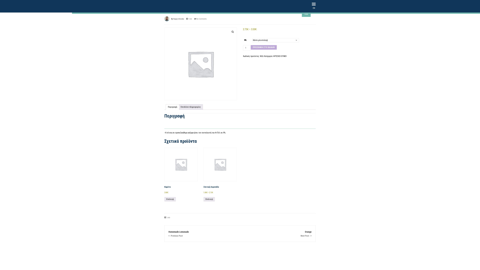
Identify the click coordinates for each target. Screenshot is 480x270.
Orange (306, 233)
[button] (232, 32)
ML (245, 40)
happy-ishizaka (178, 19)
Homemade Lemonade (178, 233)
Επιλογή (170, 199)
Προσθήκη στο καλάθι (264, 47)
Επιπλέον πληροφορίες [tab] (191, 107)
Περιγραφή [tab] (172, 107)
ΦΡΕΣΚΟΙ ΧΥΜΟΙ (279, 56)
